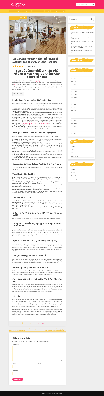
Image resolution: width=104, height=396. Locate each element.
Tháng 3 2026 (73, 84)
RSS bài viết (73, 172)
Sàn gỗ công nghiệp (40, 323)
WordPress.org (74, 179)
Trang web (15, 370)
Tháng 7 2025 (73, 107)
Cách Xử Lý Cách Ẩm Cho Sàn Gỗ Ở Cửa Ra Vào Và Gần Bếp (82, 33)
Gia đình (35, 11)
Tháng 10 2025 (74, 97)
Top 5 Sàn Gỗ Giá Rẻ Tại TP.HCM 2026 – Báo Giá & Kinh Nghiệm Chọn (82, 42)
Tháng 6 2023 (73, 120)
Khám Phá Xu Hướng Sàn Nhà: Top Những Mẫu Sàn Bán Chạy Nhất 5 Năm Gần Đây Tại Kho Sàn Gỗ (22, 330)
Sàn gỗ (34, 323)
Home (11, 11)
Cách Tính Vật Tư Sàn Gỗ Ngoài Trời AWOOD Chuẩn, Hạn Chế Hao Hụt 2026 (81, 51)
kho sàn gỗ (61, 11)
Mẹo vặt (47, 11)
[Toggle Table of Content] (20, 94)
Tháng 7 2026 (73, 78)
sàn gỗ (15, 84)
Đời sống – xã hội (26, 11)
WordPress (59, 393)
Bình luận (15, 345)
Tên (13, 363)
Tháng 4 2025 (73, 117)
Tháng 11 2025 (74, 94)
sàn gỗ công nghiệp (38, 81)
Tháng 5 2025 (73, 113)
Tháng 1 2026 (73, 88)
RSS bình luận (73, 175)
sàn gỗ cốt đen (44, 123)
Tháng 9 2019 (73, 126)
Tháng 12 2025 (74, 91)
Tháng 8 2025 (73, 104)
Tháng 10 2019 (74, 123)
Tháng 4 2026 (73, 81)
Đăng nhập (73, 169)
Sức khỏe (41, 11)
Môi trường (54, 11)
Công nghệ (17, 11)
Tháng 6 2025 (73, 110)
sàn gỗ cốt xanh (34, 123)
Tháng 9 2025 (73, 101)
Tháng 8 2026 (73, 75)
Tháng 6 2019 (73, 130)
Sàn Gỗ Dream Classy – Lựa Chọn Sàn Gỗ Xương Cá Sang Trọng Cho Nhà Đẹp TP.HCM (81, 47)
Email (39, 363)
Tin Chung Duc (23, 17)
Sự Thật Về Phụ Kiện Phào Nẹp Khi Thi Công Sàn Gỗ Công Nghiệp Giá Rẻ (81, 38)
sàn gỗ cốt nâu (26, 123)
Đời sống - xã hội (27, 323)
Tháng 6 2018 (73, 133)
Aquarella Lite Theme (46, 393)
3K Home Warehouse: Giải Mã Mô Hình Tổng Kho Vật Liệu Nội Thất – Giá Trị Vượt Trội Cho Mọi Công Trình (52, 330)
